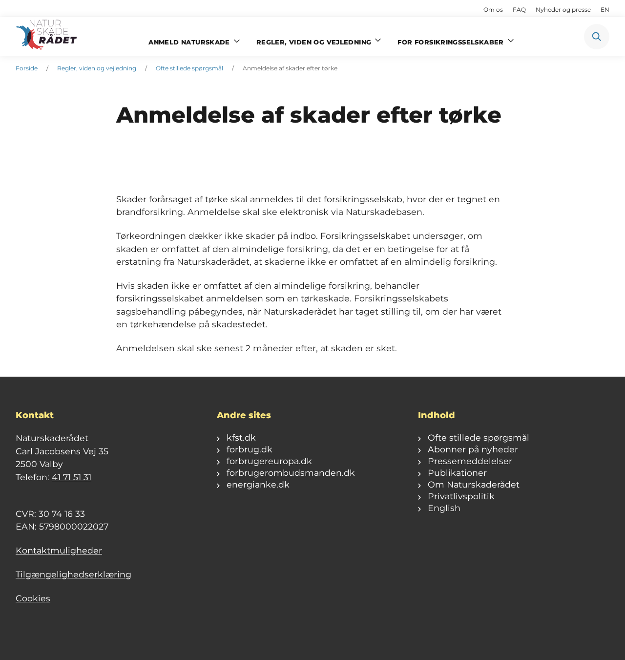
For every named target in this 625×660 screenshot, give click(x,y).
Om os (493, 9)
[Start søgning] (596, 36)
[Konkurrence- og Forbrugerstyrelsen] (47, 36)
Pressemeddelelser (470, 461)
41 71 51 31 (71, 477)
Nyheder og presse (563, 9)
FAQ (519, 9)
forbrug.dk (249, 449)
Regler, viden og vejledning (96, 68)
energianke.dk (258, 484)
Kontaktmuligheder (59, 550)
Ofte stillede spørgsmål (189, 68)
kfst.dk (241, 437)
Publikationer (457, 473)
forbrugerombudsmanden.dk (291, 473)
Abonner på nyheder (473, 449)
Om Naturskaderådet (474, 484)
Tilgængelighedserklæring (73, 574)
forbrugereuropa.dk (269, 461)
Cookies (33, 598)
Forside (27, 68)
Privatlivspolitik (461, 496)
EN (605, 9)
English (444, 508)
